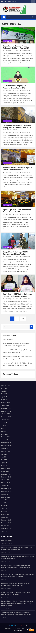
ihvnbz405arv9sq (8, 339)
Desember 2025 (6, 408)
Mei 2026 (4, 394)
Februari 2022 (5, 483)
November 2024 (6, 445)
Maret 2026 (4, 400)
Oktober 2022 (5, 480)
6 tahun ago (8, 50)
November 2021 (6, 491)
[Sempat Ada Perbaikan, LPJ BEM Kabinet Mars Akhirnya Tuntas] (18, 241)
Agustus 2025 (5, 420)
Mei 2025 (4, 428)
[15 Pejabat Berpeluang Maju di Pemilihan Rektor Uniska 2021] (18, 75)
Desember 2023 (6, 474)
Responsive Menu (33, 1)
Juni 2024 (4, 457)
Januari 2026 (5, 405)
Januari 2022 (5, 485)
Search (31, 327)
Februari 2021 (5, 514)
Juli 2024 (4, 454)
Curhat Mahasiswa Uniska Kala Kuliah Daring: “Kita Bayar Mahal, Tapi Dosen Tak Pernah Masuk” (17, 128)
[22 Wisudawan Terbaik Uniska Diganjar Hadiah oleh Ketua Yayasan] (18, 157)
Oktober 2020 (5, 526)
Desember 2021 (6, 488)
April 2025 (4, 431)
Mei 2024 (4, 460)
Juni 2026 (4, 391)
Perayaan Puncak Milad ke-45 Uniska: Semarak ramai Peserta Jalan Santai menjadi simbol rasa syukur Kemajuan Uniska (17, 603)
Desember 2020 (6, 520)
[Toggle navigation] (8, 17)
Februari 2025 (5, 437)
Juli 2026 (4, 388)
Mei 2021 (4, 505)
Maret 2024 (4, 465)
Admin (16, 50)
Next (23, 318)
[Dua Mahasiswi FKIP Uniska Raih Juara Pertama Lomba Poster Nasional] (18, 283)
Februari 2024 (5, 468)
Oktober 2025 (5, 414)
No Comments (26, 50)
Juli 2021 (4, 500)
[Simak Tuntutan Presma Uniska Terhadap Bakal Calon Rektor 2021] (18, 35)
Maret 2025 (4, 434)
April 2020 (4, 531)
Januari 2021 (5, 517)
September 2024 (6, 448)
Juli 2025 (4, 422)
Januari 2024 (5, 471)
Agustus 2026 (5, 385)
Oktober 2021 (5, 494)
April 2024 (4, 463)
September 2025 (6, 417)
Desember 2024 (6, 442)
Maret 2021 (4, 511)
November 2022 (6, 477)
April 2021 (4, 508)
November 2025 (6, 411)
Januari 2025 (5, 440)
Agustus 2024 (5, 451)
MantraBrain (18, 630)
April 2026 (4, 397)
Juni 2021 (4, 503)
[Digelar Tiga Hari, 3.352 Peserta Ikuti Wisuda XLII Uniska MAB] (18, 199)
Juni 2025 (4, 425)
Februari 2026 (5, 402)
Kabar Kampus (7, 41)
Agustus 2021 (5, 497)
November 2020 (6, 523)
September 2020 (6, 528)
